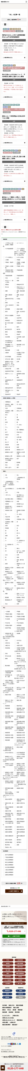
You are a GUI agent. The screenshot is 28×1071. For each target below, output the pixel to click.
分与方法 (19, 640)
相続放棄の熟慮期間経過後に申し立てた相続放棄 (19, 729)
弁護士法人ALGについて (8, 1020)
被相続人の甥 (8, 456)
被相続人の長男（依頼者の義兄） (19, 584)
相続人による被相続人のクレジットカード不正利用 (19, 696)
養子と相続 (20, 983)
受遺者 (7, 528)
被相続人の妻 (20, 567)
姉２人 (18, 533)
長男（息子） (8, 467)
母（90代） (20, 439)
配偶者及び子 (8, 600)
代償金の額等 (8, 625)
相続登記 (8, 963)
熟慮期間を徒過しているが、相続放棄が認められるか (20, 667)
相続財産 (7, 732)
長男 (18, 465)
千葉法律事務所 (9, 857)
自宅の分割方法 (9, 752)
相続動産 (7, 705)
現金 (4, 65)
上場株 (7, 259)
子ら (6, 427)
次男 (6, 437)
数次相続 (7, 665)
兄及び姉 (7, 516)
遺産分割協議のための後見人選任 (8, 823)
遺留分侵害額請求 (20, 973)
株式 (9, 189)
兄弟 (6, 408)
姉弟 (20, 189)
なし (18, 481)
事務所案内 (20, 1020)
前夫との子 (19, 410)
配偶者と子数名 (21, 597)
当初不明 (19, 318)
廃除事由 (19, 656)
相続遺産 (7, 740)
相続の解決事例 (6, 1024)
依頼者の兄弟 (8, 510)
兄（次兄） (19, 404)
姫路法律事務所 (9, 872)
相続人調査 (8, 970)
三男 (6, 492)
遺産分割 (19, 811)
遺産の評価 (8, 811)
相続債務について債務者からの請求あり (8, 346)
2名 (6, 475)
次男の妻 (19, 437)
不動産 (4, 104)
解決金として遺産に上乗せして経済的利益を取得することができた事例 (13, 198)
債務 (6, 291)
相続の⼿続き (20, 966)
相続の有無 (8, 694)
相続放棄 (7, 350)
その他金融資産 (9, 248)
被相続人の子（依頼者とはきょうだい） (19, 573)
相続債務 (19, 340)
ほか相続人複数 (21, 488)
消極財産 (19, 332)
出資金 (18, 298)
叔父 (6, 414)
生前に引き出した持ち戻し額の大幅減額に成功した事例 (13, 157)
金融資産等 (19, 380)
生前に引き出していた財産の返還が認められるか (19, 676)
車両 (18, 377)
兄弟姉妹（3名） (21, 519)
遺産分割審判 (8, 827)
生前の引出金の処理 (7, 152)
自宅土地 (19, 356)
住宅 (18, 278)
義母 (18, 447)
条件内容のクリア (14, 887)
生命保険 (7, 336)
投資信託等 (19, 320)
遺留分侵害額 (8, 832)
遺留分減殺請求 (9, 835)
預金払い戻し (8, 847)
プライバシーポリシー (6, 1049)
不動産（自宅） (21, 266)
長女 (6, 465)
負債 (18, 368)
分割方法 (7, 643)
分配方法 (7, 645)
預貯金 (4, 29)
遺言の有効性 (8, 839)
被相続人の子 (20, 449)
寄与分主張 (8, 656)
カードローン (20, 243)
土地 (18, 302)
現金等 (18, 334)
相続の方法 (20, 970)
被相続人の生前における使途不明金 (8, 765)
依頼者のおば (20, 504)
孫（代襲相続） (21, 429)
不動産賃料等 (20, 275)
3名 (11, 29)
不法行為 (7, 623)
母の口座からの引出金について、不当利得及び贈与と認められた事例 (13, 75)
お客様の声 (13, 1022)
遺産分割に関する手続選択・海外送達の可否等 (8, 815)
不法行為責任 (20, 623)
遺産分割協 (8, 819)
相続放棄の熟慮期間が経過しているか (19, 723)
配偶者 (18, 462)
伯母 (18, 401)
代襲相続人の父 (9, 501)
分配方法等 (19, 645)
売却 (6, 653)
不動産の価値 (8, 614)
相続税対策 (7, 990)
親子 (16, 150)
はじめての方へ (6, 1015)
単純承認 (7, 648)
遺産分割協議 (20, 819)
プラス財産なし (9, 257)
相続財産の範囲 (9, 737)
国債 (6, 302)
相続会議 (14, 1024)
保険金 (7, 284)
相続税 (20, 990)
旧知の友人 (19, 432)
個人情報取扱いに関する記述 (7, 1051)
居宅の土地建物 (9, 315)
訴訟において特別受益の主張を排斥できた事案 (13, 117)
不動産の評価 (6, 191)
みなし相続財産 (8, 980)
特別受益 (19, 671)
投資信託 (7, 320)
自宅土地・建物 (9, 359)
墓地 (18, 305)
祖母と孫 (5, 107)
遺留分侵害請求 (21, 829)
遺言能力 (19, 842)
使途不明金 (8, 628)
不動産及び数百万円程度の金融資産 (8, 271)
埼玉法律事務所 (9, 859)
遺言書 (7, 994)
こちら (18, 942)
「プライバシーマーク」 (13, 1039)
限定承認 (17, 1012)
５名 (6, 477)
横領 (6, 332)
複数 (19, 29)
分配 (18, 643)
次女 (18, 434)
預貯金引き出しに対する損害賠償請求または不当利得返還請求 (13, 36)
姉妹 (18, 419)
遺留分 (7, 973)
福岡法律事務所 (9, 874)
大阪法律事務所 (19, 31)
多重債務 (7, 309)
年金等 (18, 315)
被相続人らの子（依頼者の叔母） (8, 590)
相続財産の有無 (9, 735)
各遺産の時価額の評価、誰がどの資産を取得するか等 (20, 649)
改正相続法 (8, 983)
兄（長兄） (19, 514)
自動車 (7, 352)
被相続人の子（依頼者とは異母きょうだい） (8, 578)
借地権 (18, 633)
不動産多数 (19, 270)
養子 (18, 467)
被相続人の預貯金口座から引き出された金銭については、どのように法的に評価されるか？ (13, 68)
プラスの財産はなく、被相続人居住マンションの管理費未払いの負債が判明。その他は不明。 (20, 252)
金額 (18, 844)
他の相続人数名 (9, 499)
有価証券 (9, 104)
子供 (18, 427)
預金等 (18, 394)
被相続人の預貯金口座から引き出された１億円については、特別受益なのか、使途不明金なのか (20, 767)
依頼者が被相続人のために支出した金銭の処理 (19, 629)
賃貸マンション (9, 373)
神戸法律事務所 (9, 854)
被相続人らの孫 (21, 456)
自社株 (18, 359)
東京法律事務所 (6, 70)
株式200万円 (8, 329)
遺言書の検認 (8, 842)
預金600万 (8, 394)
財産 (18, 792)
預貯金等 (19, 388)
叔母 (6, 525)
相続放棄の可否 (21, 712)
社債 (18, 350)
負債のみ (19, 371)
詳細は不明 (8, 368)
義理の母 (7, 449)
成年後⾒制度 (8, 976)
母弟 (18, 557)
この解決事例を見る (7, 57)
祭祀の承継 (19, 747)
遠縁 (6, 462)
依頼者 (7, 504)
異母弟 (7, 444)
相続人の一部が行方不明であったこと (8, 702)
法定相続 (8, 966)
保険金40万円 (20, 284)
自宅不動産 (8, 356)
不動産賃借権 (8, 275)
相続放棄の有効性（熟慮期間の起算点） (19, 717)
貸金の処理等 (8, 799)
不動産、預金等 (9, 262)
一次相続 (7, 611)
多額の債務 (19, 309)
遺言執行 (19, 839)
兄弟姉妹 (15, 29)
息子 (6, 432)
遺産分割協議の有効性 (15, 191)
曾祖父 (7, 434)
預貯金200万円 (9, 388)
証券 (18, 361)
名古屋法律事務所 (9, 867)
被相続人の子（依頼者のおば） (19, 578)
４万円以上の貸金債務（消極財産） (8, 244)
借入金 (7, 287)
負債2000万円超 (9, 371)
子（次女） (19, 424)
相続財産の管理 (21, 735)
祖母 (18, 444)
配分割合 (7, 844)
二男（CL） (8, 495)
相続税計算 (20, 994)
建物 (6, 318)
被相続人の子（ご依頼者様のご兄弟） (8, 573)
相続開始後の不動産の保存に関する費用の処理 (8, 749)
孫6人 (18, 548)
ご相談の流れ (15, 1015)
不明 (6, 278)
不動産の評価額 (21, 616)
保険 (18, 280)
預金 (18, 390)
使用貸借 (19, 625)
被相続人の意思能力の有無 (9, 31)
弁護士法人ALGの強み (8, 1017)
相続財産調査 (20, 960)
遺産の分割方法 (21, 803)
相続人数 (19, 700)
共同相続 (20, 980)
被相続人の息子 (9, 452)
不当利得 (7, 619)
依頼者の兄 (19, 506)
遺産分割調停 (8, 829)
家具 (6, 311)
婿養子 (18, 538)
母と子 (7, 442)
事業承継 (7, 997)
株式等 (18, 329)
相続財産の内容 (21, 732)
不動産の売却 (20, 614)
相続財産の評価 (21, 737)
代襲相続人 (8, 401)
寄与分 (18, 653)
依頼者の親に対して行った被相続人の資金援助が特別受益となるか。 (13, 110)
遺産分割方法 (20, 827)
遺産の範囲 (19, 807)
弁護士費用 (5, 1022)
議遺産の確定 (20, 788)
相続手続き (19, 705)
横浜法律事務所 (9, 864)
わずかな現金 (20, 257)
